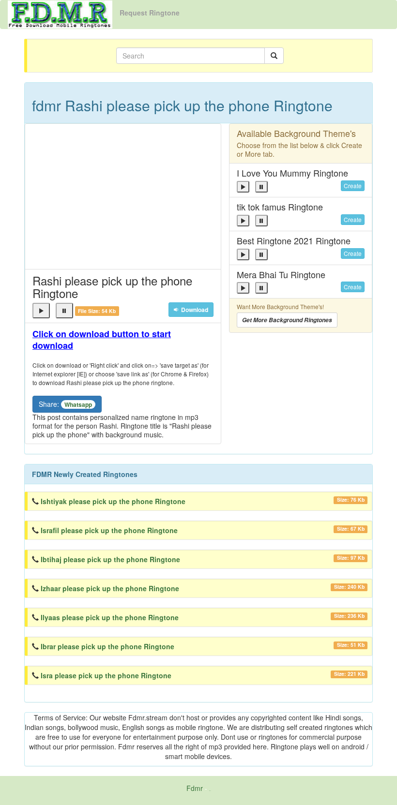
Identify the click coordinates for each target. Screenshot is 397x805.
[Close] (41, 310)
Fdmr (194, 788)
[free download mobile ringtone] (60, 13)
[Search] (274, 55)
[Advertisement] (123, 196)
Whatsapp (78, 404)
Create (353, 185)
